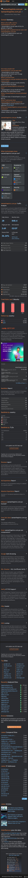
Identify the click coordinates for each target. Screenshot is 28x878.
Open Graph (6, 197)
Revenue (14, 462)
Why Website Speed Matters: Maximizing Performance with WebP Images (16, 809)
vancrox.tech (4, 698)
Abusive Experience (14, 491)
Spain (4, 323)
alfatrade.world (5, 706)
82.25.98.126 (4, 790)
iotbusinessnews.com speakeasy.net (11, 750)
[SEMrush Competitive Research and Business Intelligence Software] (8, 328)
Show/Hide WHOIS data (10, 838)
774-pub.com (4, 710)
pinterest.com (7, 678)
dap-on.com (4, 693)
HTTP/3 (5, 196)
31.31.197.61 (4, 795)
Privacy (16, 876)
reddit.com (19, 670)
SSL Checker (14, 569)
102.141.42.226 (5, 773)
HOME (13, 1)
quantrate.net (5, 702)
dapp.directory (5, 708)
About (20, 876)
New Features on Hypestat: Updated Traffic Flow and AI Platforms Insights (15, 816)
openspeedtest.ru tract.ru (9, 749)
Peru (4, 321)
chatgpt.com (7, 674)
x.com (5, 668)
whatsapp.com (20, 678)
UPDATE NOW (14, 448)
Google (14, 554)
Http (14, 606)
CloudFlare (6, 167)
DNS (14, 623)
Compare (22, 4)
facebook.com (8, 666)
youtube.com (20, 664)
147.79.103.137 (5, 784)
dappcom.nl (4, 704)
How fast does (14, 519)
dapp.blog (3, 696)
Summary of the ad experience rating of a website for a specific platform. (13, 484)
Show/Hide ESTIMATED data (11, 833)
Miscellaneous (6, 193)
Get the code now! (14, 855)
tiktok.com (7, 670)
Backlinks (6, 388)
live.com (18, 676)
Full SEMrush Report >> (21, 383)
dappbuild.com (5, 700)
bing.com (6, 672)
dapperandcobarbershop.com (9, 691)
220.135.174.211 (5, 786)
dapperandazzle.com (6, 685)
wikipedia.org (7, 676)
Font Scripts (5, 174)
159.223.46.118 (5, 794)
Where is (14, 503)
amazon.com (19, 668)
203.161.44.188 (5, 777)
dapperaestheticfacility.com (9, 689)
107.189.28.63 (4, 769)
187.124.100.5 (4, 775)
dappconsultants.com (7, 687)
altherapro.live (5, 711)
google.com (7, 664)
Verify (14, 589)
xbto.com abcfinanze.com (9, 762)
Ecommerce (17, 165)
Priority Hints (6, 190)
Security (16, 187)
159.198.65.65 (4, 788)
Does (14, 531)
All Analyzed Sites (6, 876)
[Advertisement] (14, 52)
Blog (12, 876)
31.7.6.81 (3, 792)
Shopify (17, 167)
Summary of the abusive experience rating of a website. (13, 495)
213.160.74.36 (4, 780)
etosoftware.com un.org (8, 752)
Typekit (5, 177)
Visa (17, 184)
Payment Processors (17, 175)
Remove (6, 841)
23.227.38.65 (10, 105)
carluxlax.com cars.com (8, 743)
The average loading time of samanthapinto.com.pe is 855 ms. (9, 523)
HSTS (17, 190)
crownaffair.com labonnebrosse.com (11, 756)
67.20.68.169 (4, 782)
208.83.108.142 (5, 779)
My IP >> (24, 798)
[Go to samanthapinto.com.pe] (22, 11)
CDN (3, 165)
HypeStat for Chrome (15, 727)
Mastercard (18, 182)
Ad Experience (14, 480)
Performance (6, 187)
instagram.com (20, 666)
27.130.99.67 (4, 771)
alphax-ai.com (5, 695)
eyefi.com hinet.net (7, 758)
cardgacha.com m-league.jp (9, 760)
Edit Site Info (4, 146)
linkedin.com (19, 672)
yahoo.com (19, 674)
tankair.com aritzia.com (8, 741)
